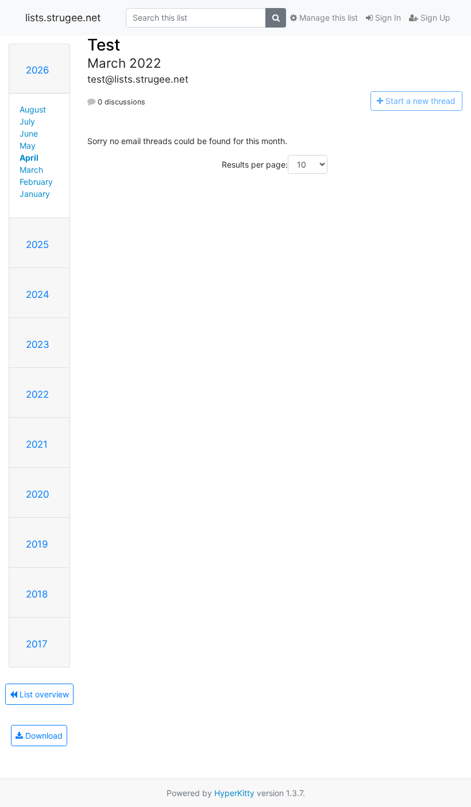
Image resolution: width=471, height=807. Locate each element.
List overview (43, 694)
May (28, 145)
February (36, 182)
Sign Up (434, 17)
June (29, 133)
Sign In (387, 17)
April (29, 157)
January (35, 194)
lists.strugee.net (63, 17)
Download (43, 735)
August (33, 109)
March (31, 169)
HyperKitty (234, 793)
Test (103, 45)
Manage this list (327, 17)
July (27, 121)
